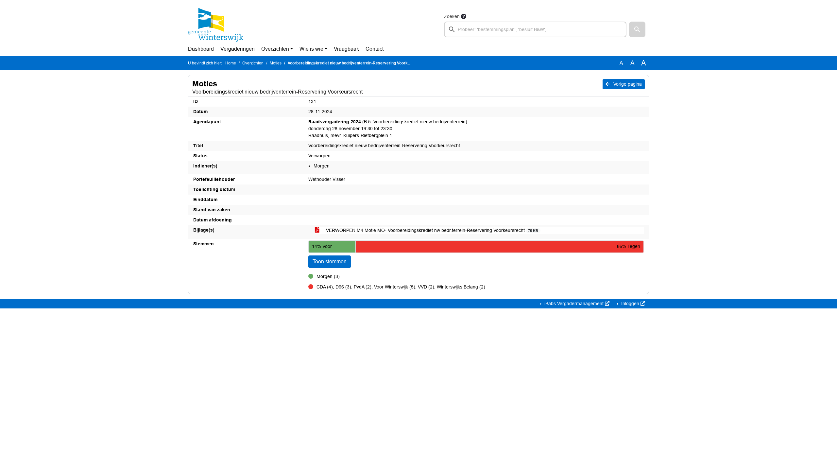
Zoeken (452, 16)
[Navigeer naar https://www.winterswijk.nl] (215, 25)
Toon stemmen (330, 261)
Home (230, 63)
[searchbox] (535, 29)
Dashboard (201, 49)
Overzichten (275, 49)
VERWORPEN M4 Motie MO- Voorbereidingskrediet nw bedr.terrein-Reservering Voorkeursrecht (431, 230)
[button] (637, 29)
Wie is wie (311, 49)
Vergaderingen (237, 49)
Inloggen (630, 303)
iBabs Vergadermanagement (574, 303)
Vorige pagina (627, 84)
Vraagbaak (346, 49)
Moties (276, 63)
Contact (375, 49)
